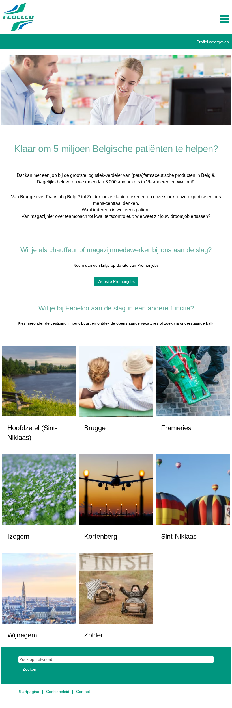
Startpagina (29, 691)
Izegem (18, 536)
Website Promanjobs (116, 281)
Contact (83, 691)
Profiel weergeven (213, 42)
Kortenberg (100, 536)
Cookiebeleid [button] (57, 691)
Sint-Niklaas (179, 536)
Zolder (93, 635)
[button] (193, 19)
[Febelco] (18, 17)
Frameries (176, 428)
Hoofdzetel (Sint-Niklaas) (32, 432)
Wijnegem (22, 635)
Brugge (95, 428)
